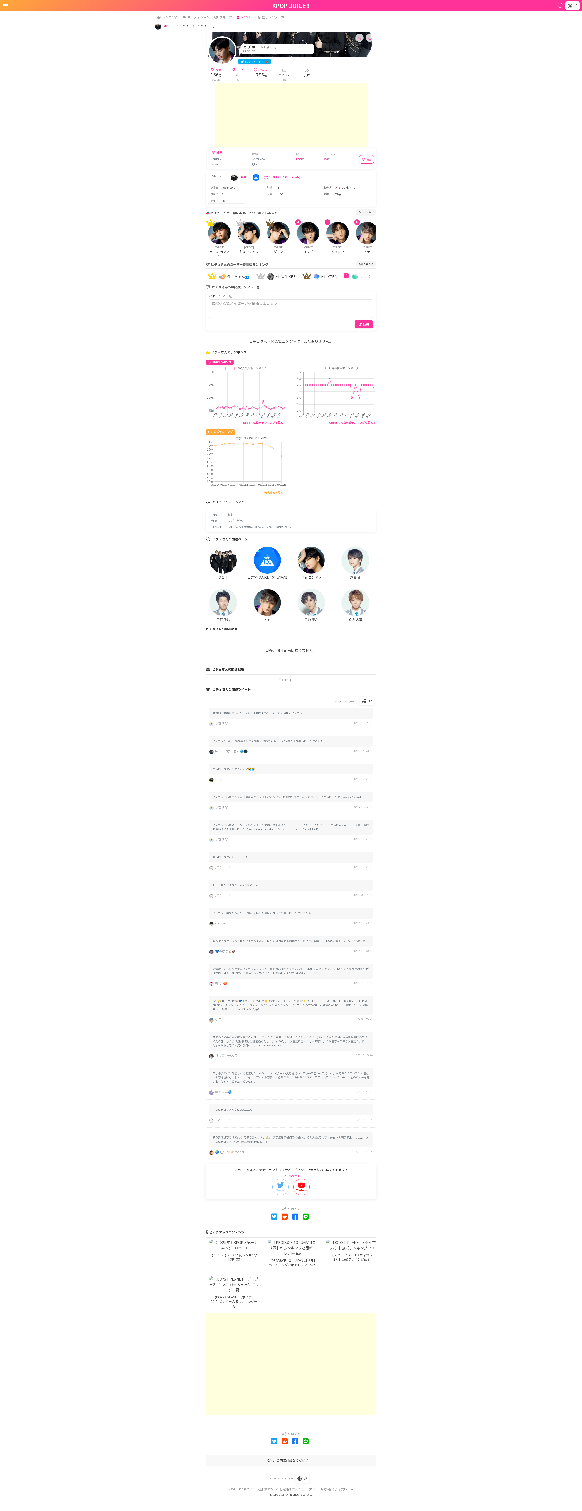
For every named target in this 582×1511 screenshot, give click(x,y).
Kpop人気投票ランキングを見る (263, 423)
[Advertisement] (291, 115)
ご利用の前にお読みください (287, 1460)
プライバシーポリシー (305, 1489)
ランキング (170, 17)
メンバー (247, 17)
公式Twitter (346, 1489)
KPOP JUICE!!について (242, 1489)
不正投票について (267, 1489)
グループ (225, 17)
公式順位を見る (273, 493)
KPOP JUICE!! (291, 6)
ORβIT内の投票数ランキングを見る (351, 423)
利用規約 (285, 1489)
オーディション (198, 17)
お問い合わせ (329, 1489)
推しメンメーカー (275, 17)
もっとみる (364, 212)
